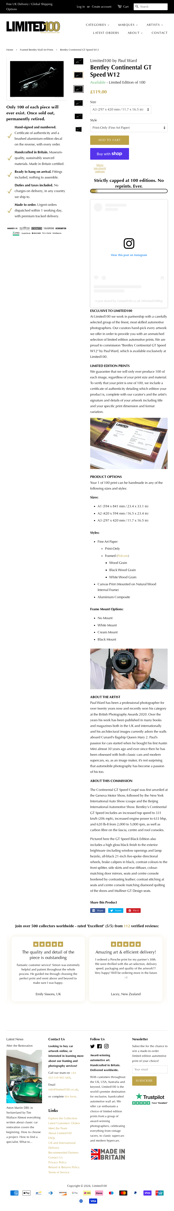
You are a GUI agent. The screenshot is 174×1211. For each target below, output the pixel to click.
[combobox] (151, 6)
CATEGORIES (96, 25)
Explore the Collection (62, 1118)
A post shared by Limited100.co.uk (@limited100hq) (129, 301)
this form (70, 1096)
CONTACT (160, 33)
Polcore (122, 556)
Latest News (14, 1039)
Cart (126, 6)
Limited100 (99, 1186)
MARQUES (127, 25)
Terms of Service (58, 1172)
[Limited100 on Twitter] (92, 1047)
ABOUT (134, 33)
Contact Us (55, 1157)
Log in (81, 6)
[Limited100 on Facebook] (99, 1047)
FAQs (51, 1138)
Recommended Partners (63, 1152)
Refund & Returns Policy (64, 1167)
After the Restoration (19, 1046)
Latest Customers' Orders (64, 1123)
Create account (101, 6)
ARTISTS (154, 25)
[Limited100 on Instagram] (106, 1047)
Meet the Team (57, 1128)
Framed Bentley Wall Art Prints (36, 49)
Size (93, 102)
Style (93, 120)
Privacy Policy (57, 1162)
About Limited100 (60, 1133)
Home (10, 49)
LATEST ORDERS (106, 33)
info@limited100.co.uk (63, 1089)
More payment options (100, 168)
